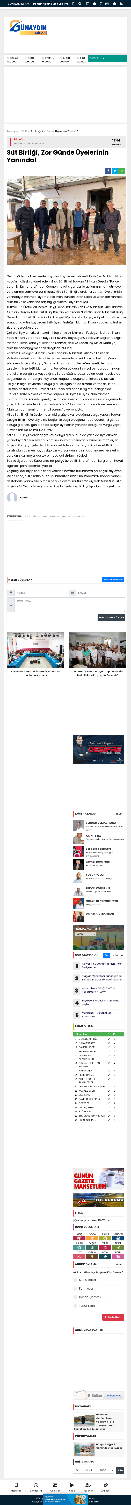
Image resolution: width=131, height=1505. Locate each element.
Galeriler (55, 1490)
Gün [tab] (107, 955)
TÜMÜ (119, 813)
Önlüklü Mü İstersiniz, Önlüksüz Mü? (105, 839)
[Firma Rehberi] (94, 3)
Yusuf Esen (87, 1306)
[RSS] (121, 3)
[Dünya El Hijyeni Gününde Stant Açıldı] (84, 1449)
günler (54, 516)
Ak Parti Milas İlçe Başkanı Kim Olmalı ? (98, 1272)
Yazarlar (88, 1490)
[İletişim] (87, 3)
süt (27, 516)
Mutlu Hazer (87, 1280)
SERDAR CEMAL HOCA (101, 823)
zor (45, 516)
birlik (36, 516)
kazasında (38, 276)
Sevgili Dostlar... (94, 904)
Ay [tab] (121, 955)
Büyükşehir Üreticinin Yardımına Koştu (97, 1003)
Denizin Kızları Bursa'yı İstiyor (51, 3)
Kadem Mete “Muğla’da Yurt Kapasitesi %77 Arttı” (95, 990)
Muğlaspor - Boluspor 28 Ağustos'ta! (93, 1015)
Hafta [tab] (115, 955)
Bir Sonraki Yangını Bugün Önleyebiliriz (99, 854)
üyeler (66, 516)
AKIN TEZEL (93, 836)
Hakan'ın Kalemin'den (102, 901)
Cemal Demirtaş (98, 862)
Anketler (106, 1490)
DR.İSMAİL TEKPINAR (100, 914)
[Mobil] (73, 3)
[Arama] (80, 3)
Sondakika (36, 1490)
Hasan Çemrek (90, 1297)
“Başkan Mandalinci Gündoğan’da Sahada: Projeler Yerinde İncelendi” (99, 978)
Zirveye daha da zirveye (99, 878)
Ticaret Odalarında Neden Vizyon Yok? (104, 828)
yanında (78, 516)
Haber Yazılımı (91, 1501)
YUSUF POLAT (95, 875)
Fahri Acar (86, 1289)
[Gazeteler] (107, 3)
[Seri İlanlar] (101, 3)
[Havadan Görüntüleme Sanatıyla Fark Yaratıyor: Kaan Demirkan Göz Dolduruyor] (84, 1419)
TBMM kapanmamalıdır (98, 891)
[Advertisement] (62, 42)
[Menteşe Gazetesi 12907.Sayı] (91, 1220)
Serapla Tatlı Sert (98, 849)
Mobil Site (16, 1490)
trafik (25, 276)
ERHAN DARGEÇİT (98, 888)
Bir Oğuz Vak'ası (95, 865)
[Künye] (114, 3)
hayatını (53, 276)
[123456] (98, 1361)
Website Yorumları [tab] (113, 579)
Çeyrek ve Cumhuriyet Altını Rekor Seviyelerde (99, 966)
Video (71, 1490)
